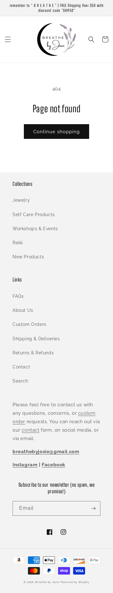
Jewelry (21, 200)
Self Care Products (34, 214)
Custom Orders (29, 324)
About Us (23, 310)
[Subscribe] (93, 508)
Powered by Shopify (75, 582)
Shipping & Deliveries (36, 338)
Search (20, 380)
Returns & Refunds (33, 352)
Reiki (18, 242)
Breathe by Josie (47, 582)
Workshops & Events (35, 228)
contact (30, 430)
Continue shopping (56, 131)
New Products (28, 256)
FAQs (18, 296)
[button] (8, 39)
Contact (21, 366)
